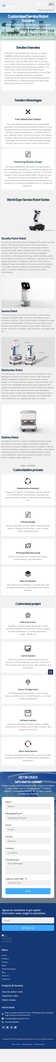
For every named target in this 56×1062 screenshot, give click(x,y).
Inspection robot (10, 995)
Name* (8, 802)
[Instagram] (11, 1027)
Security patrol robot (12, 991)
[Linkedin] (7, 1027)
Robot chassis (9, 1000)
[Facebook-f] (3, 1027)
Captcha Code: (16, 878)
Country (9, 837)
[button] (39, 4)
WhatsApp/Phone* (13, 813)
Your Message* (12, 860)
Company (9, 848)
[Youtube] (15, 1027)
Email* (8, 825)
